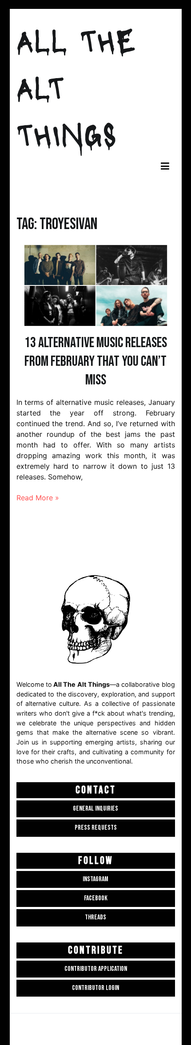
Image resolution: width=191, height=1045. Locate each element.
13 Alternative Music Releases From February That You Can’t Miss (95, 361)
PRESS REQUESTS (96, 827)
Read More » (37, 497)
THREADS (95, 917)
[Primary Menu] (165, 167)
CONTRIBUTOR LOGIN (95, 988)
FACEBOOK (95, 898)
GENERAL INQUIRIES (95, 808)
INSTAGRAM (95, 879)
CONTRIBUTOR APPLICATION (95, 969)
